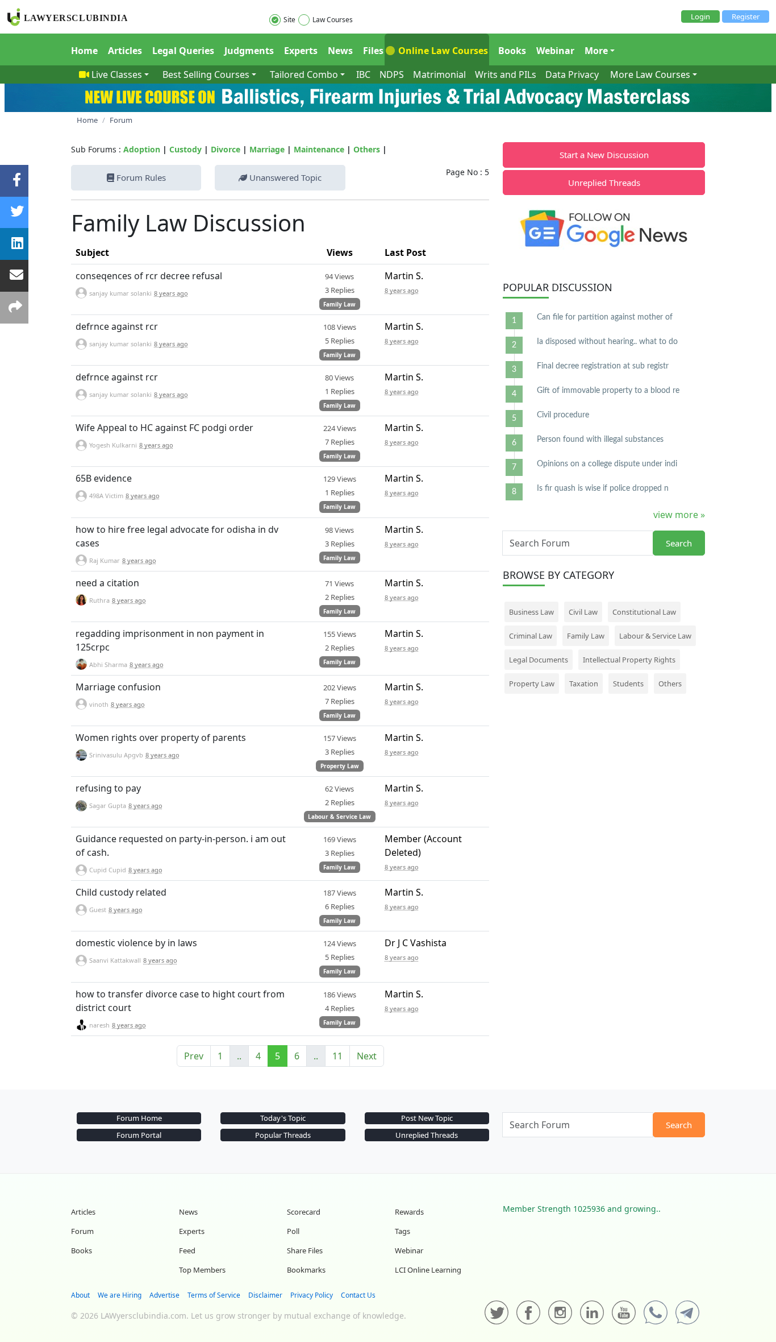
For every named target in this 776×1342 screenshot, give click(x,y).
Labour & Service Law (339, 817)
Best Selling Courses (205, 74)
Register (746, 16)
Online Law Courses (442, 50)
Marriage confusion (118, 687)
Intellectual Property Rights (629, 660)
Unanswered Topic (284, 177)
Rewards (409, 1212)
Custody (185, 149)
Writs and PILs (505, 74)
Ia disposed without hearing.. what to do (607, 342)
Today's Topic (283, 1118)
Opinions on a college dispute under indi (607, 464)
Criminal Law (530, 636)
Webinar (555, 50)
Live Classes (116, 74)
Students (628, 683)
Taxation (583, 683)
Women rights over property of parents (161, 737)
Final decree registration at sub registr (603, 366)
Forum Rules (140, 177)
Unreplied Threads (604, 182)
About (80, 1295)
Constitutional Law (644, 612)
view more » (679, 514)
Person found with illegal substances (600, 440)
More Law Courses (650, 74)
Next (367, 1056)
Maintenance (319, 149)
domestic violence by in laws (136, 943)
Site (289, 19)
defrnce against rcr (117, 326)
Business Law (531, 612)
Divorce (225, 149)
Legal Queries (183, 50)
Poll (293, 1231)
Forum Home (139, 1118)
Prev (193, 1056)
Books (512, 50)
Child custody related (121, 892)
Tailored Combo (304, 74)
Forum (82, 1231)
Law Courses (332, 19)
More (596, 50)
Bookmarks (306, 1270)
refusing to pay (108, 788)
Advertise (164, 1295)
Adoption (141, 149)
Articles (125, 50)
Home (84, 50)
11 (337, 1056)
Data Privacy (572, 74)
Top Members (202, 1270)
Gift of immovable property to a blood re (608, 391)
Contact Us (358, 1295)
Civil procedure (563, 415)
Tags (402, 1231)
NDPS (391, 74)
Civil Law (583, 612)
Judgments (249, 50)
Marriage (267, 149)
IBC (363, 74)
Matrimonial (439, 74)
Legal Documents (538, 660)
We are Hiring (119, 1295)
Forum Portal (138, 1135)
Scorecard (303, 1212)
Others (366, 149)
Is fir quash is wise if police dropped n (603, 488)
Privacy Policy (311, 1295)
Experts (301, 50)
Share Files (305, 1250)
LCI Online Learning (428, 1270)
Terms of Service (213, 1295)
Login (700, 16)
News (340, 50)
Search (679, 543)
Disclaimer (265, 1295)
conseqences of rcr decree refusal (149, 276)
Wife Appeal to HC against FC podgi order (164, 427)
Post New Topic (427, 1118)
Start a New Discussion (604, 154)
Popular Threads (283, 1135)
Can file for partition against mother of (605, 317)
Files (373, 50)
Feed (187, 1250)
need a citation (107, 583)
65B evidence (104, 478)
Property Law (339, 766)
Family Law (339, 304)
